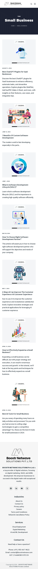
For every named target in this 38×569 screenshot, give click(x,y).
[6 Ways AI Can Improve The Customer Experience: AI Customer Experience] (19, 272)
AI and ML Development (19, 532)
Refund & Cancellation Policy (19, 515)
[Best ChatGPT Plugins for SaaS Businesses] (19, 51)
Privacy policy (19, 506)
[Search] (31, 4)
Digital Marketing (19, 529)
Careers (19, 509)
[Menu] (35, 4)
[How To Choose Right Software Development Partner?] (19, 217)
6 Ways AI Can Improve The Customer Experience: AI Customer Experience (17, 293)
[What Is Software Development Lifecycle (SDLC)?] (19, 164)
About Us (19, 501)
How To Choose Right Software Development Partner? (15, 238)
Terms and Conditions (19, 512)
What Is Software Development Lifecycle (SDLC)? (15, 186)
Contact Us (19, 504)
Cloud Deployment (19, 527)
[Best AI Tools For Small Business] (19, 393)
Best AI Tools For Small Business (15, 414)
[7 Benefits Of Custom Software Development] (19, 115)
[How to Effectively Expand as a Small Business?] (19, 330)
